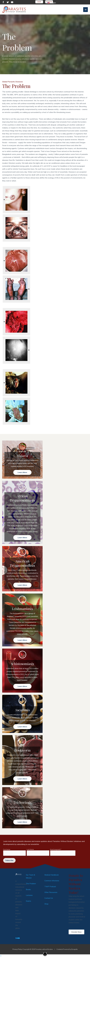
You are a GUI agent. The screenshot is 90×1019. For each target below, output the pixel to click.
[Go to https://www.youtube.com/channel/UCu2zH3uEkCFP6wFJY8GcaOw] (12, 2)
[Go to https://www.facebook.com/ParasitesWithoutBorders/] (3, 2)
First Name (6, 849)
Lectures (29, 895)
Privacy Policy (17, 949)
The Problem (31, 884)
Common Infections (51, 881)
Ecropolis (74, 949)
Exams (28, 901)
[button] (22, 472)
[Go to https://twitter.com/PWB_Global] (8, 2)
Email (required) (55, 849)
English (53, 3)
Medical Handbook (51, 875)
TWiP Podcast (50, 886)
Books (28, 889)
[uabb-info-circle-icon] (22, 446)
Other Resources (50, 892)
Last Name (30, 849)
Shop (46, 904)
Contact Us (48, 898)
